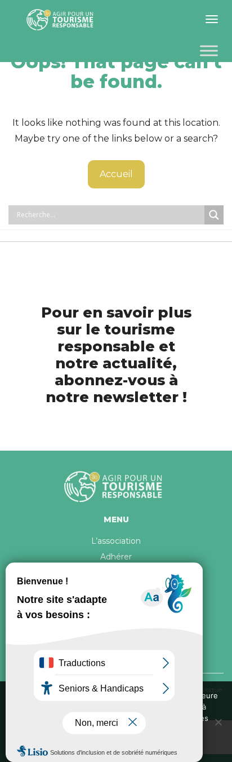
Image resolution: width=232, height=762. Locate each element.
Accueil (116, 174)
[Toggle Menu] (209, 50)
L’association (116, 541)
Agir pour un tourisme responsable (62, 19)
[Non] (218, 722)
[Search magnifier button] (214, 214)
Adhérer (116, 557)
